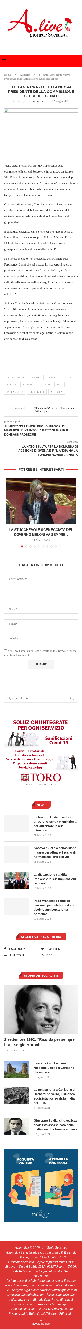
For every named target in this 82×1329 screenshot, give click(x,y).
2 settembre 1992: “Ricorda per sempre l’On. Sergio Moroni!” (39, 1042)
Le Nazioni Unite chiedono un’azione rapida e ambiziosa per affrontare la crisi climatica (55, 823)
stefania (56, 392)
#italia (68, 377)
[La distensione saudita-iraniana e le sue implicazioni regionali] (16, 880)
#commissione (16, 377)
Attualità (25, 74)
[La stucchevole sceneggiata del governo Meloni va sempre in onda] (41, 501)
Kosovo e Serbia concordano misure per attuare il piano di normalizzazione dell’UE (55, 852)
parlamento (15, 392)
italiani (45, 384)
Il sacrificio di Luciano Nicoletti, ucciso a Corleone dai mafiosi (54, 1068)
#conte (36, 377)
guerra (28, 384)
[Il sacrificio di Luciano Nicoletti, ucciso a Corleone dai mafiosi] (16, 1069)
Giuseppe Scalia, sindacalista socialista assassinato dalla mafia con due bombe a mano (55, 1125)
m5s (59, 384)
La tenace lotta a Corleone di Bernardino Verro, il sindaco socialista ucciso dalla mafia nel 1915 (54, 1096)
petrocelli (37, 392)
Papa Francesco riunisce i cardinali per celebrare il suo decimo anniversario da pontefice (54, 907)
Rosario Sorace (35, 101)
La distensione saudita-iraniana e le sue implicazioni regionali (55, 879)
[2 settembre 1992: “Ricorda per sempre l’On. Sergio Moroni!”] (41, 1009)
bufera (11, 384)
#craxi (52, 377)
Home (7, 74)
